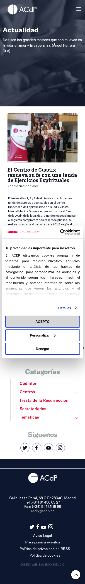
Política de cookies (44, 555)
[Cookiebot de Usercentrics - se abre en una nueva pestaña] (60, 232)
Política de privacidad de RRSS (44, 548)
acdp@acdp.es (42, 511)
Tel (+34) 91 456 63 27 (42, 502)
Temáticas (29, 416)
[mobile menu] (79, 9)
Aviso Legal (42, 535)
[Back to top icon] (75, 574)
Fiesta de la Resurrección (44, 400)
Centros (27, 391)
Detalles (64, 308)
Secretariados (33, 408)
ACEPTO (42, 322)
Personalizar (40, 335)
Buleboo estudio (51, 564)
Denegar (42, 349)
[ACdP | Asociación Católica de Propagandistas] (22, 9)
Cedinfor (28, 383)
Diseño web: (30, 564)
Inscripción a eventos (42, 542)
